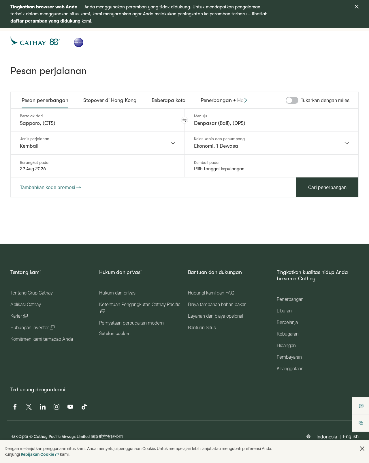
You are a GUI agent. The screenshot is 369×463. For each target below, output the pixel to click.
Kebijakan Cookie (37, 454)
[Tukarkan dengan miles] (292, 100)
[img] (357, 7)
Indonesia (327, 437)
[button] (184, 120)
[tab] (45, 100)
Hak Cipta (19, 436)
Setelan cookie (114, 333)
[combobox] (97, 143)
